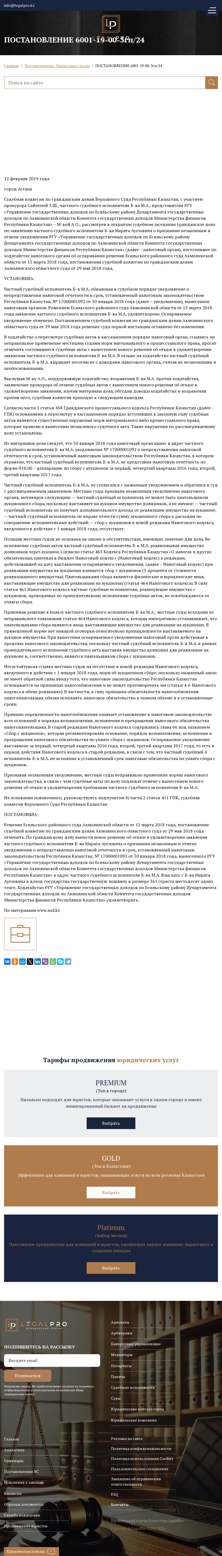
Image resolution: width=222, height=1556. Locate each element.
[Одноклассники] (15, 961)
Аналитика (14, 1449)
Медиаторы (122, 1354)
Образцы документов (24, 1504)
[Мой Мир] (22, 961)
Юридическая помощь (26, 1551)
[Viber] (45, 961)
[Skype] (60, 961)
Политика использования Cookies (142, 1458)
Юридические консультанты (137, 1409)
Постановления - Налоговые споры (57, 65)
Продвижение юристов (25, 1525)
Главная (11, 65)
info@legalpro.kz (19, 5)
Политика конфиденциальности (141, 1448)
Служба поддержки (22, 1515)
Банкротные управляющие (136, 1343)
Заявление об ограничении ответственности (136, 1481)
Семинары (14, 1460)
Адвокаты (120, 1322)
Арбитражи (121, 1332)
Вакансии (13, 1493)
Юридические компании (134, 1420)
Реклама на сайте (127, 1438)
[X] (30, 961)
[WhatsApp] (53, 961)
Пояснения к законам (24, 1482)
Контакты (120, 1504)
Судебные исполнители (133, 1387)
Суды (116, 1398)
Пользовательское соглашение (139, 1468)
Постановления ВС (21, 1471)
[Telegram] (68, 961)
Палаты (118, 1376)
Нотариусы (121, 1365)
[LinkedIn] (37, 961)
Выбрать (111, 1123)
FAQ (114, 1494)
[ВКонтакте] (7, 961)
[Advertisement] (111, 138)
